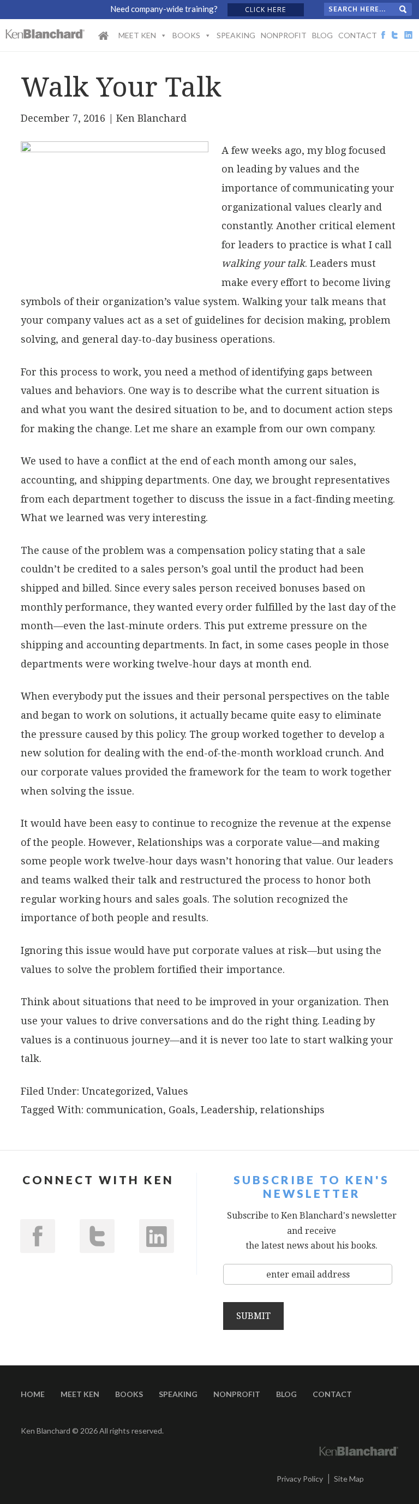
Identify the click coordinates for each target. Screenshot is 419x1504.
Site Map (349, 1478)
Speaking (236, 35)
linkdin (156, 1236)
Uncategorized (116, 1091)
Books (186, 35)
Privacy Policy (300, 1478)
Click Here (265, 9)
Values (172, 1091)
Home (103, 42)
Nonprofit (284, 35)
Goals (182, 1109)
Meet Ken (137, 35)
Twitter (97, 1236)
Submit (253, 1316)
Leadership (228, 1109)
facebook (37, 1236)
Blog (322, 35)
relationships (292, 1109)
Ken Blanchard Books (45, 34)
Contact (357, 35)
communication (124, 1109)
